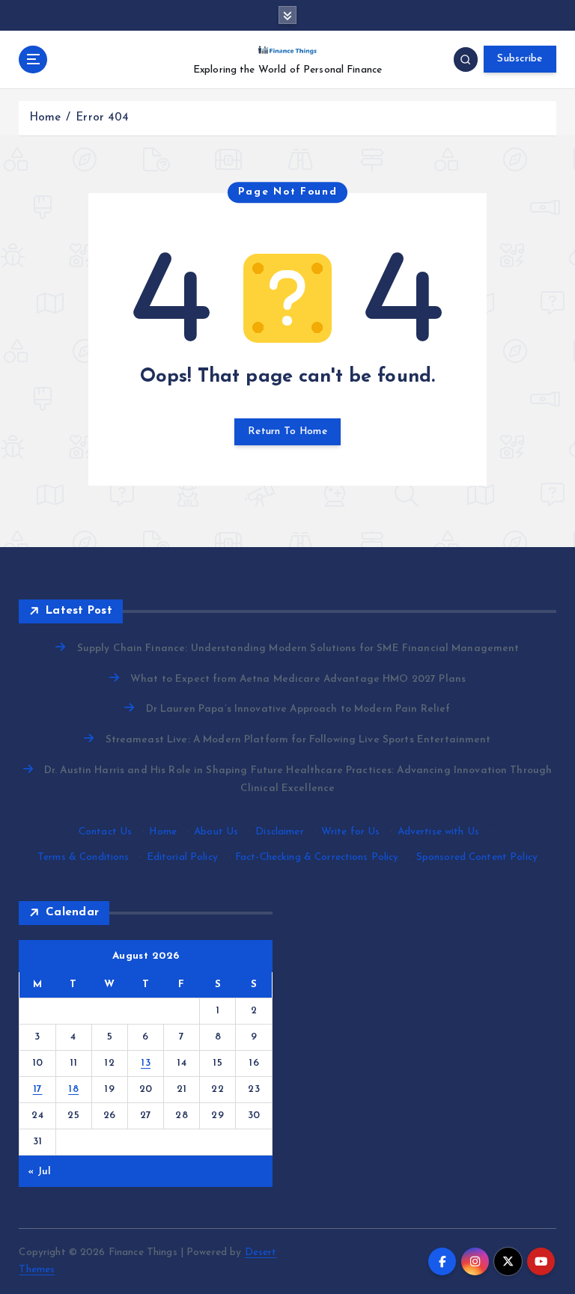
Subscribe (519, 59)
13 (145, 1063)
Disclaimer (279, 832)
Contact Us (105, 832)
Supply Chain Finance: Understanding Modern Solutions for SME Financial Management (298, 648)
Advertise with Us (438, 832)
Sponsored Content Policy (477, 857)
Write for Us (350, 832)
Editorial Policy (182, 857)
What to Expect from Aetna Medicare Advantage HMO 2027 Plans (298, 679)
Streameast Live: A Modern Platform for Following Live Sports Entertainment (298, 740)
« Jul (39, 1171)
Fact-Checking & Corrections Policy (317, 857)
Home (45, 117)
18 (73, 1089)
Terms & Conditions (83, 857)
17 (38, 1089)
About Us (216, 832)
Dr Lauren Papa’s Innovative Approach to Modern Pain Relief (298, 709)
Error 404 (102, 117)
